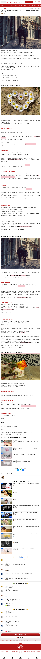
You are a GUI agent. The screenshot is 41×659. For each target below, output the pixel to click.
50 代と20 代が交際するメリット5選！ (9, 75)
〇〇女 (8, 558)
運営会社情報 (33, 651)
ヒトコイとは (3, 651)
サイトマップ (20, 652)
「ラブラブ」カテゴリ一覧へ (20, 634)
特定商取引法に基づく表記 (26, 651)
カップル (5, 8)
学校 (8, 602)
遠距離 (17, 447)
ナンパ (8, 563)
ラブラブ (2, 8)
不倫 (9, 577)
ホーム (2, 640)
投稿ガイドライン (8, 651)
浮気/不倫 (14, 440)
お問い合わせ (38, 651)
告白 (8, 572)
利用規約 (13, 651)
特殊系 (6, 558)
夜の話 (6, 585)
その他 (8, 620)
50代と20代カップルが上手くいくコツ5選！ (10, 80)
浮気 (16, 440)
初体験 (8, 585)
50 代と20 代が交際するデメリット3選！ (9, 77)
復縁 (16, 453)
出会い (6, 563)
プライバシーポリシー (18, 651)
